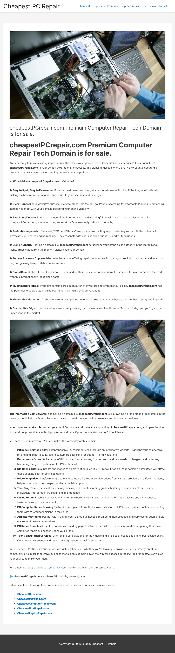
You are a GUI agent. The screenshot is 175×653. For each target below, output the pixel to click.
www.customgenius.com (51, 567)
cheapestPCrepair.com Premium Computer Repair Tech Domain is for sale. (124, 6)
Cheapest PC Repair (31, 6)
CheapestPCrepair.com (31, 598)
